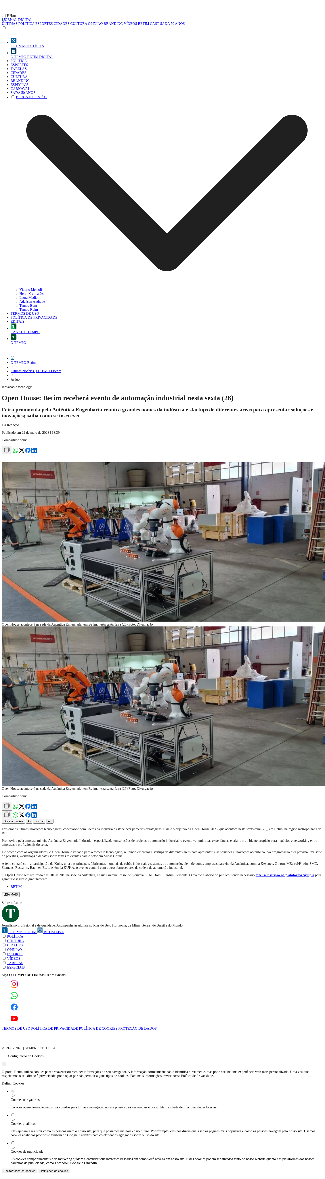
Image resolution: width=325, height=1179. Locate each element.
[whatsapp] (16, 452)
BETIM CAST (148, 23)
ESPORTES (44, 23)
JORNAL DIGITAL (17, 19)
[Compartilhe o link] (7, 450)
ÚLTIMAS (9, 23)
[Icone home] (12, 358)
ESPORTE (15, 954)
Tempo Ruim (28, 309)
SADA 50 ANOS (172, 23)
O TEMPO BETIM (22, 932)
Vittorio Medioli (30, 289)
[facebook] (28, 452)
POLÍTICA (26, 23)
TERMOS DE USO (16, 1028)
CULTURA (78, 23)
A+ (50, 821)
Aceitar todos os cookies (19, 1171)
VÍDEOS (130, 23)
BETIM (16, 886)
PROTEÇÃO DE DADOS (137, 1028)
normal (39, 821)
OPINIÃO (95, 23)
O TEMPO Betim (23, 362)
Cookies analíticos (23, 1123)
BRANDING (113, 23)
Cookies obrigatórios (25, 1100)
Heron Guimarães (31, 293)
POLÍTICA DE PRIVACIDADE (54, 1028)
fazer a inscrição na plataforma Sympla (285, 875)
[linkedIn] (34, 452)
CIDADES (61, 23)
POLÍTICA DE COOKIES (98, 1028)
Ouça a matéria (13, 821)
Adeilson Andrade (32, 301)
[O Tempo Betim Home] (2, 11)
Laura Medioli (29, 297)
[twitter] (22, 452)
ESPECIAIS (16, 967)
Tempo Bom (28, 305)
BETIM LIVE (53, 932)
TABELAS (15, 963)
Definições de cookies (54, 1171)
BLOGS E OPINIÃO (31, 97)
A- (29, 821)
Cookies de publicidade (27, 1151)
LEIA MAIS (11, 894)
